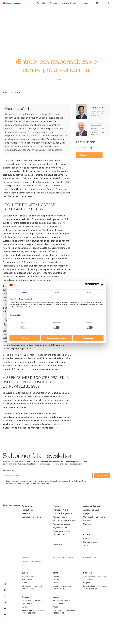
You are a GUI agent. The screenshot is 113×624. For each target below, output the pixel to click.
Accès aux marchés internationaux (61, 532)
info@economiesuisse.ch (32, 586)
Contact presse (90, 542)
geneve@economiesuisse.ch (33, 610)
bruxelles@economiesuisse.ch (95, 586)
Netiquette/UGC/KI (89, 557)
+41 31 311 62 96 (59, 588)
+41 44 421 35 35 (29, 588)
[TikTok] (5, 596)
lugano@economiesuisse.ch (64, 610)
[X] (84, 147)
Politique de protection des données (25, 483)
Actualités (41, 3)
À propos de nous (69, 3)
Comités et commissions (94, 516)
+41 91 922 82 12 (60, 613)
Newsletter (58, 544)
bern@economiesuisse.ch (63, 586)
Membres (87, 520)
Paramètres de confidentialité (63, 557)
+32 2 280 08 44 (90, 588)
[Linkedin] (91, 147)
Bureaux (87, 538)
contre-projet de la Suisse (25, 222)
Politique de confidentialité (31, 561)
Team (85, 545)
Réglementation (60, 527)
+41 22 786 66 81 (29, 613)
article (17, 92)
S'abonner (102, 475)
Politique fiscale (60, 516)
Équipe (86, 513)
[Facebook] (78, 147)
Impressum (45, 483)
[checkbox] (3, 481)
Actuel (5, 92)
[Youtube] (5, 615)
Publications (27, 509)
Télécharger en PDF (87, 155)
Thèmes (53, 3)
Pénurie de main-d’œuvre (64, 520)
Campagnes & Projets (31, 516)
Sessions (26, 513)
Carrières (87, 523)
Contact (84, 3)
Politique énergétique (62, 513)
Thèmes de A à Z (60, 509)
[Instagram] (5, 584)
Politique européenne (62, 523)
